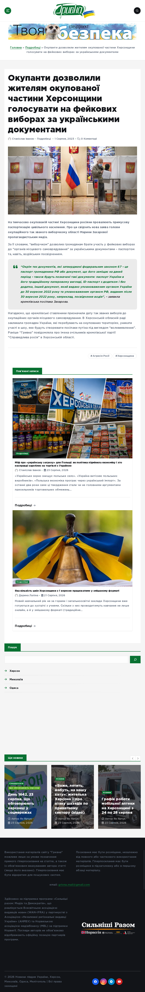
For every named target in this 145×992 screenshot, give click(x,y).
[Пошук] (135, 659)
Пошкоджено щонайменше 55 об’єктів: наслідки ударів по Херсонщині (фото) (72, 801)
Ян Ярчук (73, 819)
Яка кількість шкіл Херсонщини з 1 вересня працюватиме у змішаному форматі (67, 590)
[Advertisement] (72, 722)
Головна (16, 47)
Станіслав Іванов (23, 139)
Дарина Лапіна (28, 595)
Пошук (12, 647)
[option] (25, 797)
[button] (132, 758)
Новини (60, 783)
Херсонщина (125, 356)
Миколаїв (16, 679)
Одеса (14, 687)
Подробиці (32, 47)
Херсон (15, 670)
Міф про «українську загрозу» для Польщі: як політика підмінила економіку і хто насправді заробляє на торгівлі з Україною (22, 785)
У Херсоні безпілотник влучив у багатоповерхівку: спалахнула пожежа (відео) (119, 801)
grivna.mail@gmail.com (74, 885)
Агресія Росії (101, 356)
